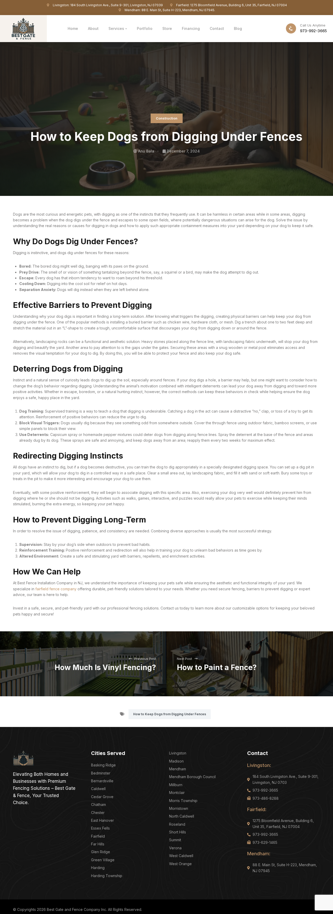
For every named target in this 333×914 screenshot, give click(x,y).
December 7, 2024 (183, 151)
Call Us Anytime (312, 25)
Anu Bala (146, 151)
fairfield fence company (56, 589)
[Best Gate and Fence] (23, 28)
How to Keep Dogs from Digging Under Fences (169, 714)
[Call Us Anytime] (291, 28)
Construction (166, 118)
